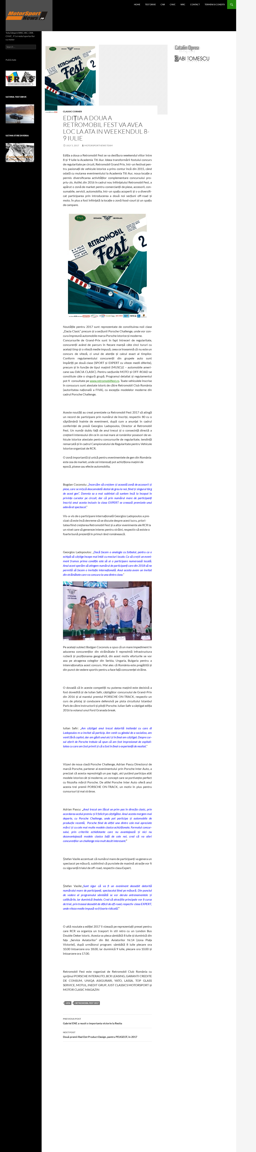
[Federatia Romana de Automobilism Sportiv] (21, 78)
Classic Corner (72, 111)
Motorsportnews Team (98, 145)
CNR (163, 4)
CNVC (173, 4)
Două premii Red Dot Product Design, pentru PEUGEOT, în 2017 (100, 1034)
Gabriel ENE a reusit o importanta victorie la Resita (92, 1021)
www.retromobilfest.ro (104, 380)
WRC (182, 4)
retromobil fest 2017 (87, 1003)
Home (137, 4)
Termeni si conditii (215, 4)
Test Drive (150, 4)
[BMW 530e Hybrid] (20, 113)
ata (68, 1003)
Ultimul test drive (16, 97)
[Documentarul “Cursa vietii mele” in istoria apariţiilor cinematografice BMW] (20, 152)
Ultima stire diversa (17, 135)
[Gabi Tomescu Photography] (192, 58)
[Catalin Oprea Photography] (187, 49)
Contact (195, 4)
